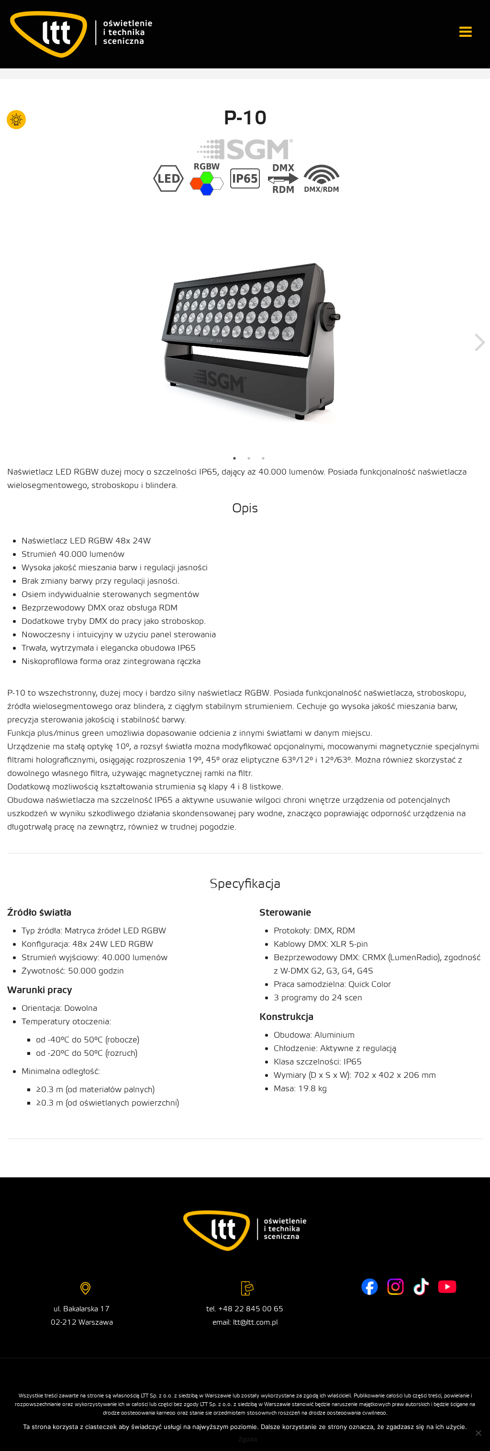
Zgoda (247, 1439)
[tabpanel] (248, 341)
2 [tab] (249, 458)
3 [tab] (263, 458)
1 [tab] (234, 458)
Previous (16, 341)
